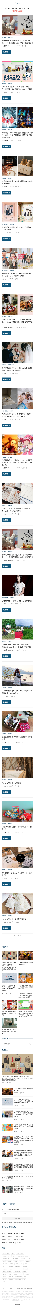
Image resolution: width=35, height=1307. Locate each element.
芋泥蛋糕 (27, 1274)
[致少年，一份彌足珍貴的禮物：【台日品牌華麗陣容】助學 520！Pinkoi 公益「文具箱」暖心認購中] (25, 1005)
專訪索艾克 (5, 1263)
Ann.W (5, 186)
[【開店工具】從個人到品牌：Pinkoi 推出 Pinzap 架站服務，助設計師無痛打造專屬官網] (9, 978)
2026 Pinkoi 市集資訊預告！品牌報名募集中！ (25, 963)
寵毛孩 (22, 1239)
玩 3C (22, 1236)
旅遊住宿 (4, 641)
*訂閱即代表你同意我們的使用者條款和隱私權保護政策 (17, 1222)
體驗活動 (11, 1243)
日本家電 (4, 1266)
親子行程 (11, 1276)
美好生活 (10, 178)
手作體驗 (4, 733)
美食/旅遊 (10, 37)
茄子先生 (6, 878)
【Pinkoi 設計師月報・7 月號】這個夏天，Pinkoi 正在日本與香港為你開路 (23, 1126)
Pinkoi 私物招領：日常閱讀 (11, 783)
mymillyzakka (6, 1256)
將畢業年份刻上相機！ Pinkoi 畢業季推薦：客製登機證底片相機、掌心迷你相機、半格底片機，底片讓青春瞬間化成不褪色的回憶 (23, 1153)
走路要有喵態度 (18, 1276)
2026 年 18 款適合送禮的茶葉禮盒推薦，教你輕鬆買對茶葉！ (9, 1013)
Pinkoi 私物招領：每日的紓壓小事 (14, 919)
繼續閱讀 (6, 52)
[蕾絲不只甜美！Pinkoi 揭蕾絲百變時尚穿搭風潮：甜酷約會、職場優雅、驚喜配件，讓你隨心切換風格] (7, 1167)
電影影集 (4, 457)
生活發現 (10, 779)
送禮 (25, 1276)
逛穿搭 (16, 1233)
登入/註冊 (29, 1289)
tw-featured (15, 1258)
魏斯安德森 (5, 1281)
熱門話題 (4, 83)
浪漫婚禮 (4, 178)
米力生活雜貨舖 (17, 1271)
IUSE (13, 1253)
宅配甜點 (21, 1261)
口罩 (29, 1258)
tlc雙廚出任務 (6, 1258)
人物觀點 (4, 687)
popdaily (6, 140)
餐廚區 (10, 1236)
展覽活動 (4, 129)
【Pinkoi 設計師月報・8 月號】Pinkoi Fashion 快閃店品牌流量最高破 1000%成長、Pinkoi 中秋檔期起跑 (23, 1113)
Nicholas (6, 604)
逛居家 (4, 1236)
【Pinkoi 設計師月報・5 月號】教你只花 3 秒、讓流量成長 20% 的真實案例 (17, 1177)
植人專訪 (11, 1266)
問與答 (18, 1289)
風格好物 (10, 505)
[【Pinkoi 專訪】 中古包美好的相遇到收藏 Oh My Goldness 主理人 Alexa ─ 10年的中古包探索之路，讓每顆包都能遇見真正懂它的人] (9, 955)
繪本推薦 (4, 1274)
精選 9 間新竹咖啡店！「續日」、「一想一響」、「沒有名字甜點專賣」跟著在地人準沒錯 (17, 322)
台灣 (4, 1261)
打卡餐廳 (4, 37)
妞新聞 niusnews (8, 46)
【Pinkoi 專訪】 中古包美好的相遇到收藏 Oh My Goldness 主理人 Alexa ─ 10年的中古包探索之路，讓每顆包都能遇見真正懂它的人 (9, 966)
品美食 (4, 1239)
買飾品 (10, 1233)
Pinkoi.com (6, 1289)
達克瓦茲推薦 (18, 1279)
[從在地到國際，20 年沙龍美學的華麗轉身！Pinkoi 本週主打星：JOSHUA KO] (9, 1023)
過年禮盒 (11, 1279)
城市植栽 (15, 1261)
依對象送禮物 (5, 411)
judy (5, 279)
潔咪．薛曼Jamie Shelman (16, 1269)
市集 (17, 1263)
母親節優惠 (17, 1266)
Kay (5, 373)
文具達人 (4, 505)
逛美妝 (10, 1239)
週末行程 (4, 1279)
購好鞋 (22, 1233)
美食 (10, 1274)
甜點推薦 (26, 1269)
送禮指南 (12, 224)
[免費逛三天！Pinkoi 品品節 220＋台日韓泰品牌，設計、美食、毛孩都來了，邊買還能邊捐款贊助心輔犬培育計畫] (7, 1139)
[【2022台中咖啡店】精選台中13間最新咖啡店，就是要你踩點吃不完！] (25, 978)
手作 (22, 1263)
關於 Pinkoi (13, 1289)
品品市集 (9, 1261)
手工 (26, 1263)
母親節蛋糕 (5, 1269)
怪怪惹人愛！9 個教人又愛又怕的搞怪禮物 (17, 601)
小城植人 (12, 1263)
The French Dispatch (23, 1256)
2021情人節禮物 (6, 1253)
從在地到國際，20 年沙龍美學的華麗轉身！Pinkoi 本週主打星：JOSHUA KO (9, 1031)
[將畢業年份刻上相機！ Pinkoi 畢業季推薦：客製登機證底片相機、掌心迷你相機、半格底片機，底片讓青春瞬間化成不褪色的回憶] (7, 1153)
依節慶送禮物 (5, 224)
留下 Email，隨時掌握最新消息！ (11, 1209)
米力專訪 (9, 1271)
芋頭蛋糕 (4, 1276)
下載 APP (23, 1289)
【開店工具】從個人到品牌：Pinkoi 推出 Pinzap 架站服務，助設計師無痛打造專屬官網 (9, 988)
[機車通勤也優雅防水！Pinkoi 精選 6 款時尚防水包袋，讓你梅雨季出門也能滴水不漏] (7, 1189)
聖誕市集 (15, 1274)
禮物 (4, 1271)
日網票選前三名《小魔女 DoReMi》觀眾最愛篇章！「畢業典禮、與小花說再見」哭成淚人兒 (17, 462)
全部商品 (19, 1243)
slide (13, 1256)
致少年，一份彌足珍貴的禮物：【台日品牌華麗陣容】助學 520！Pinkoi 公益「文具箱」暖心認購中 (25, 1014)
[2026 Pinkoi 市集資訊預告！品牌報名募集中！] (25, 955)
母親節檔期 (25, 1266)
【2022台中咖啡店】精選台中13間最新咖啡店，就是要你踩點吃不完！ (25, 987)
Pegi (5, 232)
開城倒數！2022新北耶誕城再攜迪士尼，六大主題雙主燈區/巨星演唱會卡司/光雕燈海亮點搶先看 (17, 135)
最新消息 (10, 83)
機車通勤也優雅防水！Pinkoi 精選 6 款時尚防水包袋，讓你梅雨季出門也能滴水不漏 (23, 1188)
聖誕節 (21, 1274)
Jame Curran (20, 1253)
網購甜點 (24, 1271)
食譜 (24, 1279)
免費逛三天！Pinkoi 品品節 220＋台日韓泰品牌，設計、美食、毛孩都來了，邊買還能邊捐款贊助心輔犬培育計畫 (23, 1139)
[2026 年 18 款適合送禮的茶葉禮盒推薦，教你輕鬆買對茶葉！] (9, 1005)
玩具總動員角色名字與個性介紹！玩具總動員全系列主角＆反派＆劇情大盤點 (25, 995)
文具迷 (16, 1236)
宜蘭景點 (28, 1261)
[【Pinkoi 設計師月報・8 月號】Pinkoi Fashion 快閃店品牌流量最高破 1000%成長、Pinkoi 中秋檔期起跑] (7, 1113)
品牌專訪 (10, 687)
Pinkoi (5, 92)
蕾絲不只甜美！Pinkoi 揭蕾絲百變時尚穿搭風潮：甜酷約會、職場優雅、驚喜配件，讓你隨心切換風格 (23, 1166)
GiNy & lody (7, 742)
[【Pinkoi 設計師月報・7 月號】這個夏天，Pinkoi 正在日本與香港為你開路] (7, 1127)
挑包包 (4, 1233)
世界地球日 (23, 1258)
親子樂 (16, 1239)
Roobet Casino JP (6, 994)
